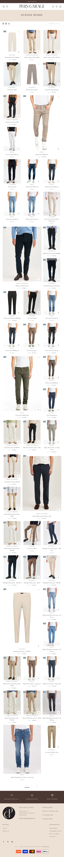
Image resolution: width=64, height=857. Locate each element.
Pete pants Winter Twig (52, 752)
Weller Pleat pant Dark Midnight (51, 253)
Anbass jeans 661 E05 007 (32, 186)
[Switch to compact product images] (9, 23)
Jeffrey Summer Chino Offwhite (52, 57)
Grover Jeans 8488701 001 (12, 154)
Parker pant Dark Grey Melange (12, 318)
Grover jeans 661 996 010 (12, 219)
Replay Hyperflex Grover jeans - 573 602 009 (22, 777)
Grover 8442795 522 (32, 350)
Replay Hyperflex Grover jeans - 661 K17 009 (52, 650)
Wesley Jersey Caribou (32, 89)
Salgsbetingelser (53, 828)
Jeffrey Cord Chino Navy (22, 286)
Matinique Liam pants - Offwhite (22, 651)
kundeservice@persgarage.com (27, 818)
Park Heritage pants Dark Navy (52, 286)
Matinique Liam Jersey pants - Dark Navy (51, 549)
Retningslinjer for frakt (55, 831)
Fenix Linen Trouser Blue (12, 122)
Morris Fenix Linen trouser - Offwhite (12, 719)
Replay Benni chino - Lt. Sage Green (52, 448)
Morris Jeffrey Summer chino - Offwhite (12, 549)
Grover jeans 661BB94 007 (12, 350)
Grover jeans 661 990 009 (52, 318)
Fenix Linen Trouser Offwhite (12, 447)
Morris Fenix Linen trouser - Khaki (32, 718)
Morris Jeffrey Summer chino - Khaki (12, 515)
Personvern (52, 836)
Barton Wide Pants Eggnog (12, 57)
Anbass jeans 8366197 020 (42, 154)
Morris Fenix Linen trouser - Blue (32, 447)
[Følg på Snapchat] (12, 842)
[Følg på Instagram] (8, 842)
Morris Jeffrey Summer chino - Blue (42, 516)
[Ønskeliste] (7, 6)
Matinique (12, 55)
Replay (42, 152)
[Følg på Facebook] (3, 842)
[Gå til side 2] (37, 785)
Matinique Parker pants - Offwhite (52, 582)
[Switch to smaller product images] (6, 23)
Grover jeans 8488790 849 (22, 415)
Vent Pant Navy (12, 186)
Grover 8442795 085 (52, 415)
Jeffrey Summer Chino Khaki (31, 57)
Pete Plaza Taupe (12, 89)
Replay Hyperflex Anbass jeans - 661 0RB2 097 (51, 719)
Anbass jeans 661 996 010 (32, 219)
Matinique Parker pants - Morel (32, 582)
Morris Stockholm (32, 55)
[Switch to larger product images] (3, 23)
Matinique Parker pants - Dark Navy (12, 582)
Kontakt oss (6, 831)
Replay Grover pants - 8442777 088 (52, 683)
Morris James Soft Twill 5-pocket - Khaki (12, 684)
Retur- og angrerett (54, 833)
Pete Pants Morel (31, 548)
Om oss (5, 828)
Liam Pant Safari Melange (52, 89)
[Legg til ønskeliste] (19, 32)
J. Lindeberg (12, 184)
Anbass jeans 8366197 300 (51, 383)
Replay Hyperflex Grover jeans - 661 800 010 (52, 616)
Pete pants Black (32, 318)
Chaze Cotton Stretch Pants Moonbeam (51, 220)
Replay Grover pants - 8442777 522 (32, 683)
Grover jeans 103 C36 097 (52, 350)
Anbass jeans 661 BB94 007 (52, 186)
